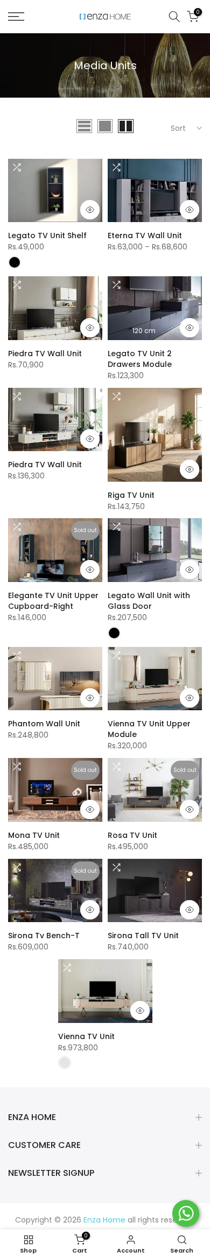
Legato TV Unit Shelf (47, 235)
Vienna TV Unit (86, 1036)
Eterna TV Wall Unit (145, 235)
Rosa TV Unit (132, 835)
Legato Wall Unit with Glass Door (149, 601)
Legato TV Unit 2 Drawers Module (140, 359)
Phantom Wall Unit (44, 723)
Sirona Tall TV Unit (143, 935)
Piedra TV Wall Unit (45, 353)
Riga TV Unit (131, 495)
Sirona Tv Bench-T (44, 935)
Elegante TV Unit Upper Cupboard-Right (53, 601)
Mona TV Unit (34, 835)
